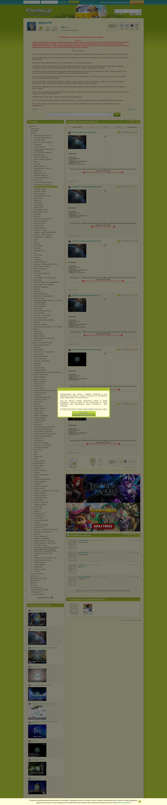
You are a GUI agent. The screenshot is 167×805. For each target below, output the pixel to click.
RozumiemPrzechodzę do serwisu (84, 414)
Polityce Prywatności (124, 803)
